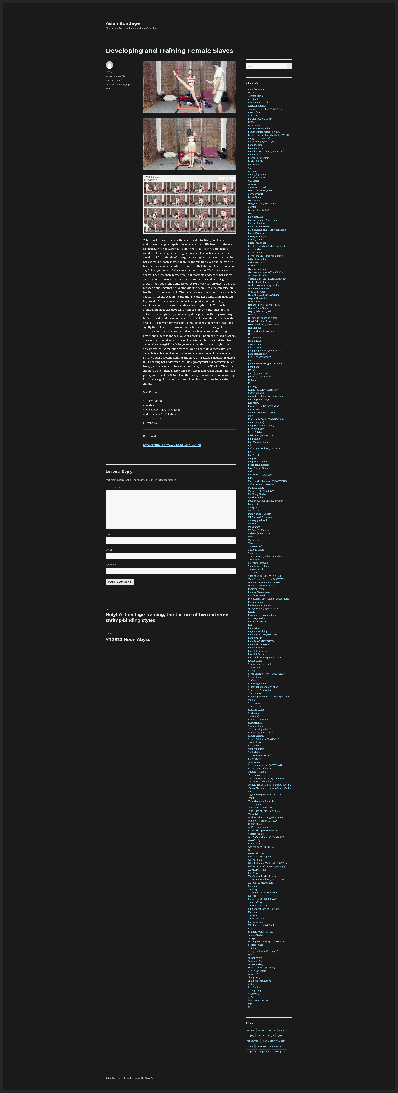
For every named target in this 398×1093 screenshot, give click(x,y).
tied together (279, 1051)
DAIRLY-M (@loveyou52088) (262, 190)
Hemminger (254, 328)
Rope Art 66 (254, 628)
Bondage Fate (255, 145)
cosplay (251, 1035)
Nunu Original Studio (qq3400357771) (266, 579)
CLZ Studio (253, 181)
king (250, 416)
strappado (120, 84)
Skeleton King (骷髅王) (259, 729)
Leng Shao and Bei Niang (261, 425)
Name (109, 534)
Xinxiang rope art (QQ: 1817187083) (265, 909)
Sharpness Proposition (259, 690)
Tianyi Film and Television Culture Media (269, 785)
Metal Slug (253, 510)
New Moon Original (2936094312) (265, 556)
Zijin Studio (254, 987)
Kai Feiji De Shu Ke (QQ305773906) (265, 396)
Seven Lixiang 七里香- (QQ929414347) (267, 674)
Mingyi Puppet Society (259, 514)
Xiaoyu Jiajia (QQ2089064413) (263, 899)
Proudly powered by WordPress (140, 1078)
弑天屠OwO (253, 994)
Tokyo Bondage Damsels (261, 801)
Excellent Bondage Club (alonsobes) (266, 246)
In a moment (254, 337)
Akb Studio (253, 99)
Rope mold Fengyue (258, 644)
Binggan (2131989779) (259, 138)
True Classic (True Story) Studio (264, 811)
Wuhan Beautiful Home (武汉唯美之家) (267, 866)
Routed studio (255, 661)
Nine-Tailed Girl (256, 569)
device (261, 1035)
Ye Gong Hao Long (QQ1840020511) (266, 941)
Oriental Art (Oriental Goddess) (264, 582)
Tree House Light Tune (260, 807)
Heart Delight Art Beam (260, 321)
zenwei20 (253, 974)
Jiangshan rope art (257, 354)
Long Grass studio (257, 461)
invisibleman (254, 344)
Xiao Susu (253, 873)
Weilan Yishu (254, 843)
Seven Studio (254, 677)
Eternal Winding (256, 233)
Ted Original (254, 775)
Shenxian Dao (255, 693)
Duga (251, 213)
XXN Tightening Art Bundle (262, 925)
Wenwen (252, 850)
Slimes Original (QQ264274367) (263, 739)
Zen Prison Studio (257, 971)
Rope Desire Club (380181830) (263, 634)
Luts (250, 478)
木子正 (251, 997)
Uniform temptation (258, 827)
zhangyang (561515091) (259, 981)
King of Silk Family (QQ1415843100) (266, 419)
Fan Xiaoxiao (254, 249)
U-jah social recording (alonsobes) (265, 817)
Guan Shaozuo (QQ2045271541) (263, 295)
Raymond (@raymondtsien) (262, 615)
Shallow (252, 680)
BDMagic (252, 122)
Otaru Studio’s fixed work (261, 585)
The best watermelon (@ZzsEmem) (266, 778)
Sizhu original (255, 723)
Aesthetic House (256, 96)
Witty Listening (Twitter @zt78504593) (267, 863)
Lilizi (250, 445)
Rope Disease (255, 638)
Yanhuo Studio (255, 935)
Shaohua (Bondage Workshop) (263, 687)
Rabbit (251, 612)
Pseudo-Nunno (255, 602)
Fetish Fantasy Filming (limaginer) (266, 256)
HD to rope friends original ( (262, 318)
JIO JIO (251, 370)
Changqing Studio (257, 174)
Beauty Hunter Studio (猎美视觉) (264, 132)
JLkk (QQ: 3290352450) (259, 376)
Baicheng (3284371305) (260, 119)
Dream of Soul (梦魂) (258, 210)
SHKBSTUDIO (255, 706)
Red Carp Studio (256, 618)
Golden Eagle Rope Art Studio (263, 282)
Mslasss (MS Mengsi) (259, 533)
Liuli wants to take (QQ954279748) (265, 448)
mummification (277, 1046)
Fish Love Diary (256, 262)
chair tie (271, 1030)
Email (109, 550)
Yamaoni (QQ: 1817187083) (261, 932)
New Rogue (253, 559)
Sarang (252, 670)
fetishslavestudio (257, 259)
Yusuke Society (255, 964)
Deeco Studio (254, 197)
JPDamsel (253, 380)
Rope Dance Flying (258, 631)
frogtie (271, 1035)
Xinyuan (252, 912)
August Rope (254, 112)
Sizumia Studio (255, 726)
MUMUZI (252, 536)
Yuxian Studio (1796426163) (261, 967)
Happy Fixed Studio (258, 308)
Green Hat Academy (258, 288)
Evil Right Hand (256, 239)
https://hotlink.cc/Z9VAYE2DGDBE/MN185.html (172, 444)
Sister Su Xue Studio (258, 719)
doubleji (252, 207)
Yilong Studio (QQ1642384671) (263, 951)
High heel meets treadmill (261, 331)
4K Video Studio (256, 89)
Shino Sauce (254, 703)
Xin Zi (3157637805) (257, 905)
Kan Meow (253, 403)
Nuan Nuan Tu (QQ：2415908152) (264, 576)
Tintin (251, 798)
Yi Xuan (252, 948)
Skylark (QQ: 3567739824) (260, 732)
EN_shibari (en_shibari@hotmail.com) (267, 230)
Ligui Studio (254, 439)
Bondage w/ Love (257, 148)
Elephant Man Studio (259, 226)
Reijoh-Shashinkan (257, 621)
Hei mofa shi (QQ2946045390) (263, 324)
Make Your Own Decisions (261, 484)
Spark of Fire (254, 742)
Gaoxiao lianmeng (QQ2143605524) (265, 272)
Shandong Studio (257, 683)
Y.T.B (250, 928)
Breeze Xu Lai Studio (258, 158)
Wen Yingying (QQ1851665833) (263, 847)
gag (280, 1035)
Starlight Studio (256, 749)
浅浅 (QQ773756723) (258, 1000)
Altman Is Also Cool (258, 102)
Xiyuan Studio (255, 915)
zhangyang (254, 977)
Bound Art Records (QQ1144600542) (266, 151)
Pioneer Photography (259, 592)
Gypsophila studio (257, 298)
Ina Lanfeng (254, 341)
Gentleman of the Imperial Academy (267, 279)
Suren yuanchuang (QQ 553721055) (265, 765)
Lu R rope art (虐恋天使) (260, 474)
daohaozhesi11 (255, 194)
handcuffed (252, 1041)
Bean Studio (254, 125)
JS (249, 383)
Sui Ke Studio (254, 758)
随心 (250, 1007)
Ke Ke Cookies (255, 409)
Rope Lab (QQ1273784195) (261, 641)
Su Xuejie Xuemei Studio (260, 755)
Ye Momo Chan (255, 945)
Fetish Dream (255, 252)
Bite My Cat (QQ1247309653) (262, 141)
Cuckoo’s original (257, 187)
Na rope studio (255, 543)
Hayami (252, 314)
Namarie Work (255, 546)
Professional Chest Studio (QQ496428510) (269, 598)
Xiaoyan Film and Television (263, 892)
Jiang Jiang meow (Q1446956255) (264, 350)
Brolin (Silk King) (256, 161)
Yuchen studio (255, 958)
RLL (250, 625)
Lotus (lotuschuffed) (258, 465)
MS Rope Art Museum (259, 530)
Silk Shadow (254, 713)
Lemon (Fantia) (256, 422)
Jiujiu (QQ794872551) (258, 373)
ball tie (260, 1030)
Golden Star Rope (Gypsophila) (263, 285)
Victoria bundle (256, 834)
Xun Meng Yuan (256, 922)
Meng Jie (252, 507)
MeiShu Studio (255, 497)
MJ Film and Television (260, 517)
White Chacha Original (259, 856)
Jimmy (109, 71)
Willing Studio (255, 860)
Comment (113, 487)
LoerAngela (254, 455)
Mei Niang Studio (114, 80)
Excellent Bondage (258, 243)
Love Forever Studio (258, 468)
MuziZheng (254, 540)
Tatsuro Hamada (257, 772)
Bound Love (254, 154)
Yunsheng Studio (256, 961)
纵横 (250, 1003)
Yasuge (251, 938)
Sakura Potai (254, 667)
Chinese (110, 84)
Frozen (251, 265)
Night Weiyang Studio (259, 566)
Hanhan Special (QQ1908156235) (264, 305)
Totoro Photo (254, 804)
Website (111, 565)
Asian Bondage (123, 23)
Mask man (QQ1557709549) (261, 491)
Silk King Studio (256, 710)
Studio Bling (254, 752)
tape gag (265, 1051)
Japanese (261, 1046)
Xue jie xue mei (256, 918)
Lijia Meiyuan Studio (258, 442)
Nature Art (253, 553)
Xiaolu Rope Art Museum (260, 883)
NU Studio (253, 572)
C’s (249, 168)
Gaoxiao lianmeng (257, 269)
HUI (250, 334)
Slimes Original (256, 736)
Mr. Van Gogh (255, 527)
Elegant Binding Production (262, 220)
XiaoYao (252, 896)
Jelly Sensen (254, 347)
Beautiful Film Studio (259, 128)
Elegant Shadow (256, 223)
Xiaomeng (253, 886)
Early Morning (255, 216)
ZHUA (251, 984)
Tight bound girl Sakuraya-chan (264, 794)
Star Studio (253, 745)
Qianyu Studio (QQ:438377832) (263, 608)
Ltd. (250, 471)
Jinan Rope (253, 367)
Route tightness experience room (265, 657)
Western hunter (256, 853)
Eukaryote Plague (257, 236)
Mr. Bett (252, 523)
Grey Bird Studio (256, 292)
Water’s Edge (255, 840)
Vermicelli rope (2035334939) (262, 830)
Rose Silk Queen (256, 654)
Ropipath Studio (256, 647)
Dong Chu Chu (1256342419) (262, 203)
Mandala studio (256, 487)
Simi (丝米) (253, 716)
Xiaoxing (252, 889)
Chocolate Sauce (256, 177)
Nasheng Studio (256, 550)
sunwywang (254, 762)
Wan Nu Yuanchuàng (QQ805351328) (266, 837)
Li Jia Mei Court (256, 429)
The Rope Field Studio (259, 781)
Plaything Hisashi (257, 595)
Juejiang (252, 386)
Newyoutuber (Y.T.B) (258, 563)
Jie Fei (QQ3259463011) (259, 357)
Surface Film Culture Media (262, 768)
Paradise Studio (256, 589)
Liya (250, 452)
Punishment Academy (259, 605)
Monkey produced (257, 520)
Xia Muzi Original (257, 869)
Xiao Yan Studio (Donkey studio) (264, 876)
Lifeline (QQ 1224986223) (260, 435)
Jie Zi (250, 360)
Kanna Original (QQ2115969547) (264, 406)
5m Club (252, 92)
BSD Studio (253, 164)
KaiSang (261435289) (258, 399)
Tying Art (253, 814)
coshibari (252, 184)
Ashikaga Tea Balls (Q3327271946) (265, 109)
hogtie (250, 1046)
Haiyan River (254, 301)
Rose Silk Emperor (257, 651)
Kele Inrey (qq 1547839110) (261, 412)
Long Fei (252, 458)
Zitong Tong (254, 990)
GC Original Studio (257, 275)
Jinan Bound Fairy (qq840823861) (265, 363)
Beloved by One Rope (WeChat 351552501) (268, 135)
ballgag (250, 1030)
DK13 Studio (254, 200)
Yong (250, 954)
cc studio (252, 171)
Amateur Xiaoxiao (257, 105)
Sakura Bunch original (259, 664)
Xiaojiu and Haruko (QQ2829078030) (266, 879)
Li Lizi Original (255, 432)
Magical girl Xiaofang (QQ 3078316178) (267, 481)
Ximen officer (255, 902)
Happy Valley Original (259, 311)
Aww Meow (254, 115)
